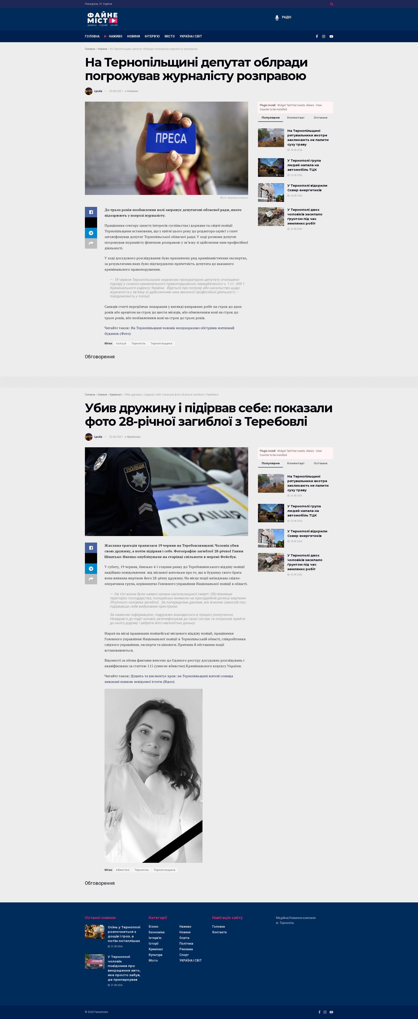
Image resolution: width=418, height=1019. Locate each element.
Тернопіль (138, 343)
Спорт (184, 955)
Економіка (157, 932)
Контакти (219, 932)
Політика (186, 943)
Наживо (185, 926)
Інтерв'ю (155, 938)
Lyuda (98, 91)
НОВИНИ (133, 36)
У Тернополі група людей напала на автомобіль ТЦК (304, 165)
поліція (121, 343)
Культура (155, 955)
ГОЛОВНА (92, 36)
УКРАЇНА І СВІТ (191, 36)
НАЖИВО (115, 36)
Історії (153, 943)
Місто (153, 960)
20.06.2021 (116, 91)
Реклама (186, 949)
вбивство (123, 870)
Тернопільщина (161, 343)
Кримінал (115, 394)
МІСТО (170, 36)
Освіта (184, 938)
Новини (102, 48)
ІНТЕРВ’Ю (152, 36)
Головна (90, 48)
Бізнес (153, 926)
